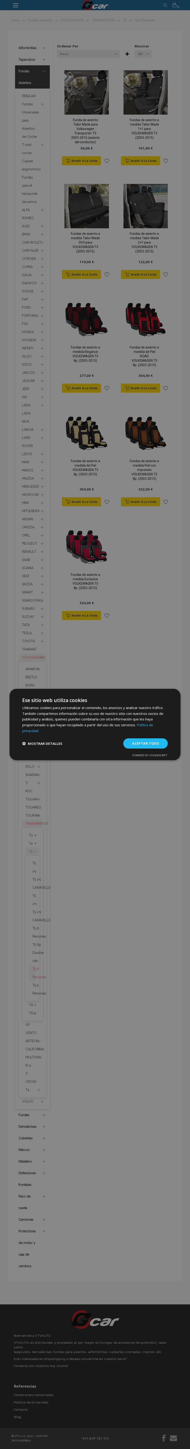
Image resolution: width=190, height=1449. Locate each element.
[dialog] (95, 724)
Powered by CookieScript (149, 755)
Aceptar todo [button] (145, 743)
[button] (42, 743)
